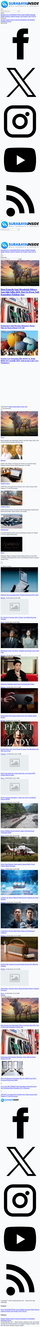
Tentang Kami (9, 20)
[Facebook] (20, 62)
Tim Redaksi (31, 20)
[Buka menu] (1, 220)
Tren (21, 16)
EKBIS (27, 15)
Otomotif (32, 15)
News (7, 15)
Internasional (4, 529)
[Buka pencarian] (1, 254)
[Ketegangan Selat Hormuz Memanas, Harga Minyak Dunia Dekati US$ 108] (20, 1054)
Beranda (3, 15)
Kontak (3, 20)
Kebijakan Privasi (6, 21)
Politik (3, 16)
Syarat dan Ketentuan (20, 20)
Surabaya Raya (5, 483)
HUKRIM (13, 15)
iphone (11, 406)
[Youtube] (20, 179)
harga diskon (17, 406)
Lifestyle (12, 16)
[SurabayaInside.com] (20, 7)
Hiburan (7, 16)
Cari (20, 259)
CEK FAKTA (32, 16)
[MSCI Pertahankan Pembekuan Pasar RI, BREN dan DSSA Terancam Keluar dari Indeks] (12, 1075)
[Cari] (19, 11)
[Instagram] (20, 140)
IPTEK (18, 15)
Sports (23, 15)
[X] (20, 101)
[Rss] (20, 218)
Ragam (18, 16)
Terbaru (3, 995)
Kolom (25, 16)
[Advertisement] (20, 386)
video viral (24, 406)
